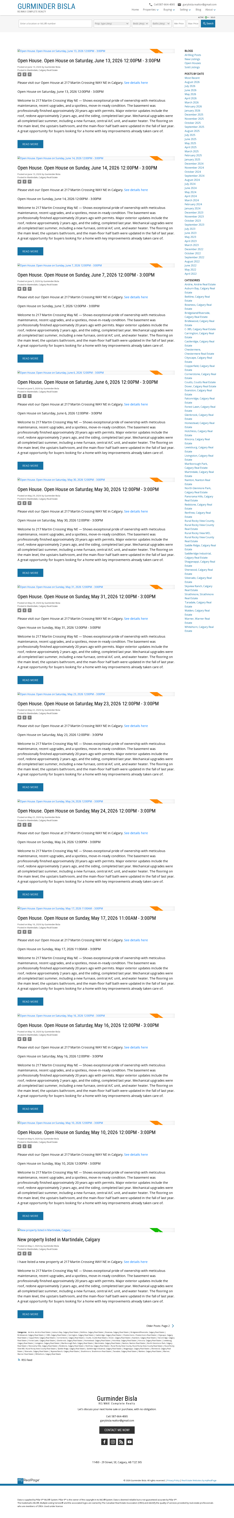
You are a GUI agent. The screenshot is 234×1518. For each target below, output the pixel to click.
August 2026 (192, 82)
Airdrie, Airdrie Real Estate (39, 1332)
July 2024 (190, 184)
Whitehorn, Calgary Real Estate (48, 1354)
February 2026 (193, 106)
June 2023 (190, 233)
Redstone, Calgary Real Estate (71, 1346)
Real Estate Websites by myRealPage (199, 1480)
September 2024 (194, 175)
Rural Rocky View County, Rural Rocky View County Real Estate (137, 1346)
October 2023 (193, 220)
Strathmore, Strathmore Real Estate (96, 1351)
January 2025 (192, 159)
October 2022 (193, 253)
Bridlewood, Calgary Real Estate (31, 1335)
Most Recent (192, 78)
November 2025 (194, 118)
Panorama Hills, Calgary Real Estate (43, 1346)
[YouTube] (129, 1442)
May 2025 (190, 143)
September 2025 (194, 127)
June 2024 (190, 188)
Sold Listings (192, 67)
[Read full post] (96, 53)
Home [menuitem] (135, 9)
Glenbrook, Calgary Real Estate (70, 1340)
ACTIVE (201, 17)
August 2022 (192, 261)
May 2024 (190, 192)
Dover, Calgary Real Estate (120, 1338)
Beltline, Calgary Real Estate (92, 1332)
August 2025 (192, 131)
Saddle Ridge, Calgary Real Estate (71, 1349)
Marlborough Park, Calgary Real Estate (77, 1343)
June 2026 (190, 90)
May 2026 (190, 94)
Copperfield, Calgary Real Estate (41, 1338)
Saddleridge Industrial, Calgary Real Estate (104, 1349)
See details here (136, 82)
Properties (149, 9)
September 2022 (194, 257)
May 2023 (190, 237)
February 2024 (193, 204)
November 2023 (194, 216)
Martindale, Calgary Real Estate (42, 70)
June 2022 (190, 265)
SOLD (213, 17)
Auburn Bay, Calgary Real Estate (65, 1332)
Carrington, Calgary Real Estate (81, 1335)
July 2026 (190, 86)
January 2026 (192, 110)
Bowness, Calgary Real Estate (117, 1332)
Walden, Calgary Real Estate (150, 1351)
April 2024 (191, 196)
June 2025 (190, 139)
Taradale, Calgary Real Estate (125, 1351)
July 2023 (190, 229)
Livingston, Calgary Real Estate (47, 1343)
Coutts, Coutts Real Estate (96, 1338)
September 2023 (194, 224)
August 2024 (192, 180)
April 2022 (191, 273)
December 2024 (194, 163)
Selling (184, 9)
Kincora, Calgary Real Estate (150, 1340)
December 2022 (194, 249)
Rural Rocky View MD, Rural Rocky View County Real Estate (199, 537)
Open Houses (193, 63)
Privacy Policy (173, 1480)
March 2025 (192, 151)
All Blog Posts (193, 55)
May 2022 (190, 269)
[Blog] (121, 1442)
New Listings (192, 59)
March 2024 (192, 200)
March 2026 (192, 102)
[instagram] (113, 1442)
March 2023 (192, 245)
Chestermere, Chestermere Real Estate (140, 1335)
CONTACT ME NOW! (117, 1430)
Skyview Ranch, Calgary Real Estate (64, 1351)
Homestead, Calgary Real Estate (97, 1340)
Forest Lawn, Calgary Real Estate (41, 1340)
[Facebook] (104, 1442)
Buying (167, 9)
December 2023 (194, 212)
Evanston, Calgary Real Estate (144, 1338)
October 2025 (193, 123)
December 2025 (194, 114)
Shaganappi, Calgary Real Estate (136, 1349)
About (209, 9)
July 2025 (190, 135)
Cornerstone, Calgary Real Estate (70, 1338)
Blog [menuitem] (198, 9)
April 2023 (191, 241)
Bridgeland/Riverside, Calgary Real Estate (148, 1332)
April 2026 (191, 98)
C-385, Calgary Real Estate (56, 1335)
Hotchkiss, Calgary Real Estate (124, 1340)
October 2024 (193, 171)
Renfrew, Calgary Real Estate (97, 1346)
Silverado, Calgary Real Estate (36, 1351)
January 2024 (192, 208)
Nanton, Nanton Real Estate (134, 1343)
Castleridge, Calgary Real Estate (109, 1335)
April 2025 (191, 147)
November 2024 (194, 167)
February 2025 (193, 155)
